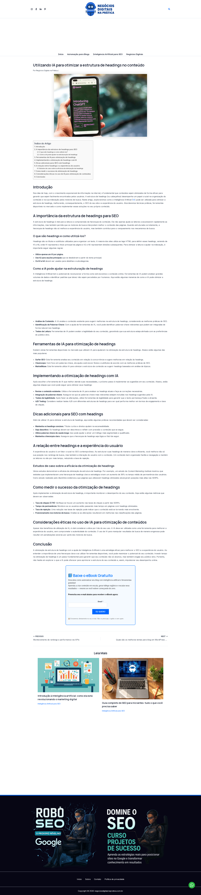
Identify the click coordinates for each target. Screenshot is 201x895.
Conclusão (40, 177)
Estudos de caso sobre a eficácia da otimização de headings (61, 168)
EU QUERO (100, 611)
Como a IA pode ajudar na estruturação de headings (58, 154)
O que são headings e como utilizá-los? (53, 152)
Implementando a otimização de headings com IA (56, 160)
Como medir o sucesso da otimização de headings (57, 171)
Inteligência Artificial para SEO (108, 54)
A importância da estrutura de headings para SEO (56, 149)
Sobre (88, 879)
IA (134, 200)
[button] (169, 9)
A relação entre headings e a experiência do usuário (58, 166)
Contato (97, 879)
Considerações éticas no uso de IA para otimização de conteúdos (63, 174)
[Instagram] (32, 9)
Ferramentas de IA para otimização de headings (56, 157)
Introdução (40, 147)
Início (61, 54)
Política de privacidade (114, 879)
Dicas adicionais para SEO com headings (53, 163)
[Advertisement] (100, 35)
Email (100, 601)
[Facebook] (36, 9)
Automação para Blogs (78, 54)
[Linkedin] (41, 9)
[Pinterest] (45, 9)
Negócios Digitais (134, 54)
